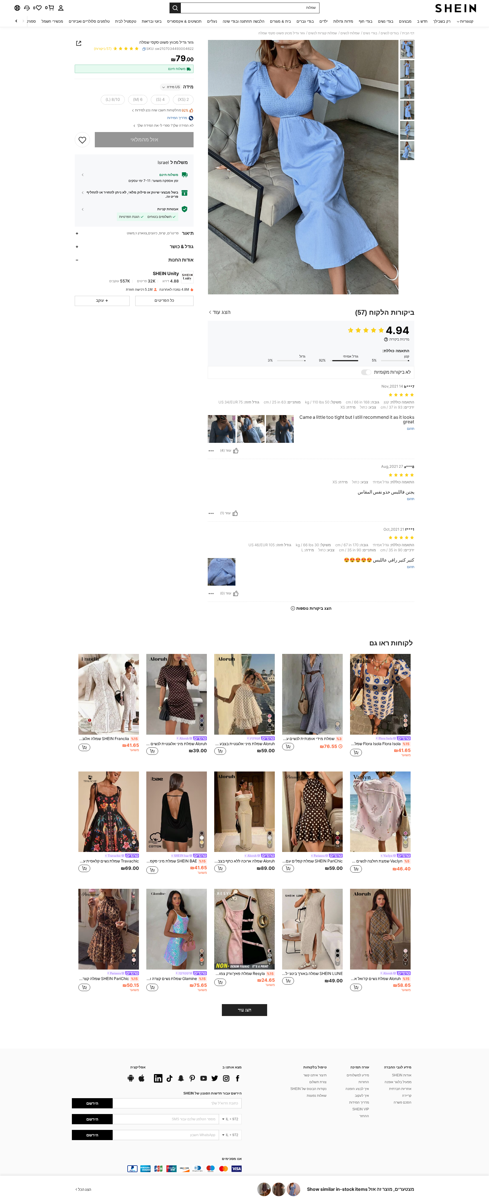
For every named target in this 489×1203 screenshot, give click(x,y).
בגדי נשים (370, 33)
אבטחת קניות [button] (167, 209)
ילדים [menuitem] (323, 21)
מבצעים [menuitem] (405, 21)
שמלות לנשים (350, 33)
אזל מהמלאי (144, 140)
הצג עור (244, 1010)
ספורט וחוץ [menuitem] (27, 21)
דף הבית (408, 33)
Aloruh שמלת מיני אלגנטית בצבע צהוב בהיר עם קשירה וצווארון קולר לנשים (244, 743)
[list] (196, 1078)
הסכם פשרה (402, 1102)
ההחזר (364, 1116)
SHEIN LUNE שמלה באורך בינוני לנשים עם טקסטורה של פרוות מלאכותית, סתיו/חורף (312, 973)
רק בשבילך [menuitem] (442, 21)
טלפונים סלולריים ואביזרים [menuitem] (89, 21)
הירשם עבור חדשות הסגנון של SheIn (212, 1093)
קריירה (406, 1096)
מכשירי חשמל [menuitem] (52, 21)
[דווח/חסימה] (211, 450)
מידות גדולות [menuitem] (343, 21)
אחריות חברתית (400, 1089)
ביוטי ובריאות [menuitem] (152, 21)
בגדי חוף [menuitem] (365, 21)
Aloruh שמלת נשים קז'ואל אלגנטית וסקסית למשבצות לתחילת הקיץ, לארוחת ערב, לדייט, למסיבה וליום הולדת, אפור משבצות (379, 978)
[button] (26, 8)
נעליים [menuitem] (212, 21)
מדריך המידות (359, 1102)
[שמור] (82, 139)
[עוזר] (235, 450)
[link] (50, 7)
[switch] (366, 372)
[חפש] (175, 8)
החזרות (364, 1082)
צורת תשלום (318, 1082)
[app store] (141, 1081)
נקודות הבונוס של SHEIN (308, 1089)
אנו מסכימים (232, 1159)
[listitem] (380, 708)
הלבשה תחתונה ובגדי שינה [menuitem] (243, 21)
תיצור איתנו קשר (315, 1075)
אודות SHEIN (401, 1075)
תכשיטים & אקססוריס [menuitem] (184, 21)
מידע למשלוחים (358, 1075)
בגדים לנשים (390, 33)
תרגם (410, 429)
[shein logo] (455, 8)
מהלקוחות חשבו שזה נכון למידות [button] (161, 111)
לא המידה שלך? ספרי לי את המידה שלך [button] (165, 126)
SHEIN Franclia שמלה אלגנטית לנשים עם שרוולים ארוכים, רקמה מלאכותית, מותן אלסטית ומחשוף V (108, 738)
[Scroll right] (16, 21)
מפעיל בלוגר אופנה (398, 1082)
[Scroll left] (23, 21)
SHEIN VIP (360, 1109)
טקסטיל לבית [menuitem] (125, 21)
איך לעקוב (362, 1096)
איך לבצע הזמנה (357, 1089)
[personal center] (60, 8)
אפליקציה (137, 1067)
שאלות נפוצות (317, 1096)
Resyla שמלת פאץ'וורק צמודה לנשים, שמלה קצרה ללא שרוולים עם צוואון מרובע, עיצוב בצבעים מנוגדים (244, 973)
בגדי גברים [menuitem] (305, 21)
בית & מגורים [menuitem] (280, 21)
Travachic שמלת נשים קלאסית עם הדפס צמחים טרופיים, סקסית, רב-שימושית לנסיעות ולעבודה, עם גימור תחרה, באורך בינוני (108, 861)
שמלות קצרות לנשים (322, 33)
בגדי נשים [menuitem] (385, 21)
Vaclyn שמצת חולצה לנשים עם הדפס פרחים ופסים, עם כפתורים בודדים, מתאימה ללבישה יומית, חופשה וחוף (379, 861)
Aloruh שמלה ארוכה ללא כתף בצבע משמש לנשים (244, 861)
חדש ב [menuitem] (422, 21)
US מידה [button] (173, 87)
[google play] (131, 1081)
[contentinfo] (157, 1168)
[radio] (183, 100)
